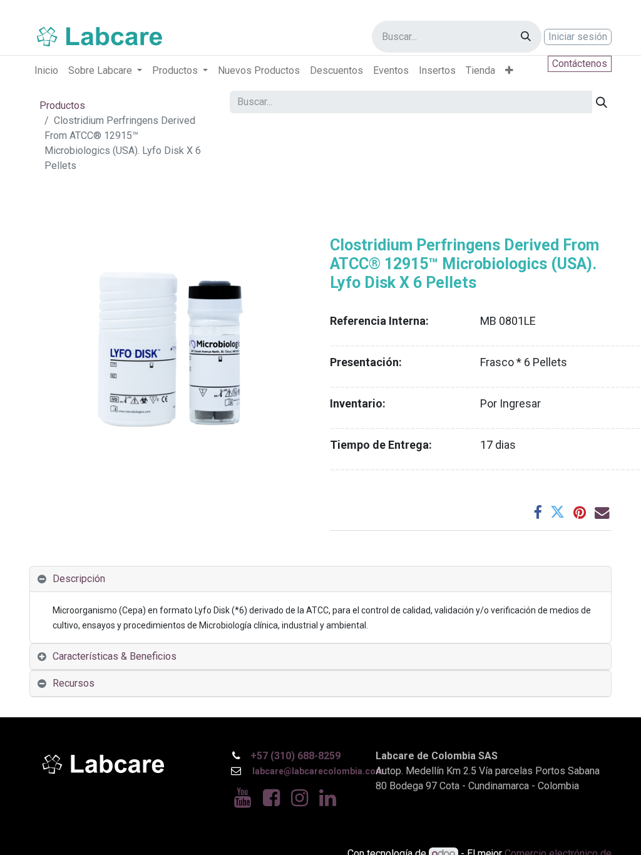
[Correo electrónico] (602, 512)
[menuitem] (46, 70)
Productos (62, 105)
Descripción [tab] (79, 579)
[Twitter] (557, 512)
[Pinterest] (579, 512)
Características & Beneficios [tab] (115, 656)
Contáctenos (579, 63)
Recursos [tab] (74, 683)
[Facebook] (537, 512)
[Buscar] (525, 37)
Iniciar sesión (577, 37)
